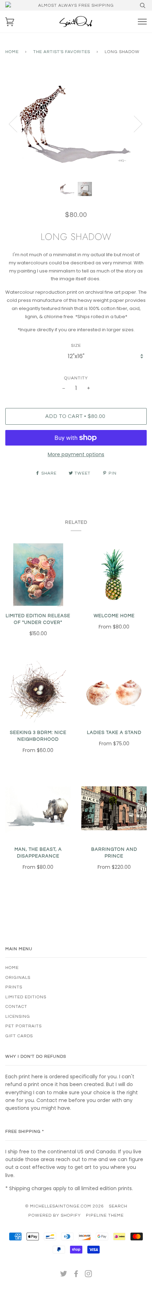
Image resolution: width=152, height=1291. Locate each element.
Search (118, 1206)
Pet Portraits (23, 1026)
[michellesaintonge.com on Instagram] (88, 1275)
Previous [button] (17, 123)
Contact (16, 1006)
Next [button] (134, 123)
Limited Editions (25, 997)
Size (76, 345)
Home (12, 52)
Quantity (76, 378)
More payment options (76, 454)
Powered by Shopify (54, 1215)
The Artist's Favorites (61, 52)
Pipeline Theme (105, 1215)
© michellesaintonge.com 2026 (64, 1206)
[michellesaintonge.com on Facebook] (76, 1275)
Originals (17, 977)
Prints (13, 987)
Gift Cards (19, 1036)
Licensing (17, 1016)
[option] (76, 123)
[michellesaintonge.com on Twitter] (64, 1275)
